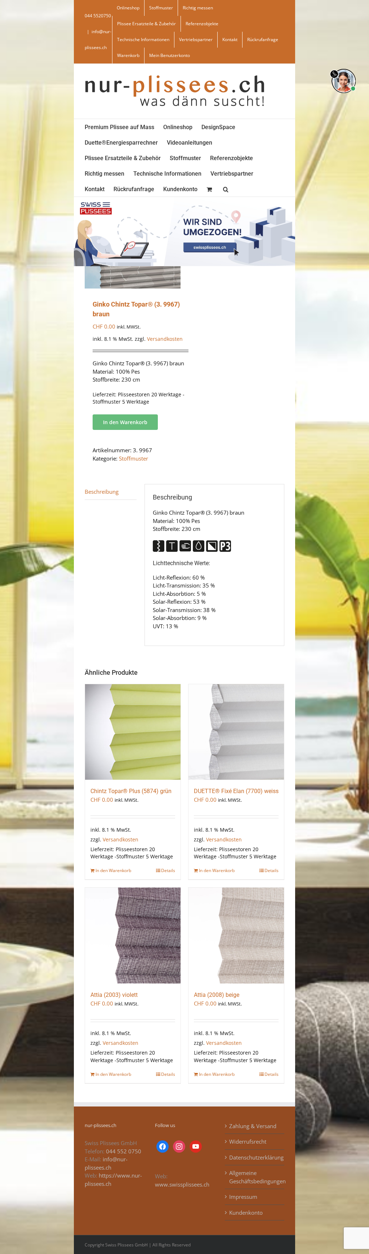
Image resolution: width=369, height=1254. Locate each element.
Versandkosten (165, 339)
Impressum (243, 1196)
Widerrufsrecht (247, 1141)
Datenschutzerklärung (255, 1157)
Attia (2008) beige (216, 994)
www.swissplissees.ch (182, 1184)
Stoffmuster (133, 458)
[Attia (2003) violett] (133, 935)
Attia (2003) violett (114, 994)
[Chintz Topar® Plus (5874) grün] (133, 732)
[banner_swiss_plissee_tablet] (184, 199)
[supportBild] (344, 67)
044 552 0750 (123, 1151)
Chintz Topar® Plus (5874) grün (131, 791)
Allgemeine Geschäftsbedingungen (255, 1177)
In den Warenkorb (125, 422)
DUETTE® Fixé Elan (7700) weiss (236, 791)
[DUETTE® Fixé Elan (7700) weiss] (236, 732)
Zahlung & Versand (252, 1126)
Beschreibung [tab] (102, 491)
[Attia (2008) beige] (236, 935)
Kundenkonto (246, 1212)
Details (168, 870)
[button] (225, 189)
